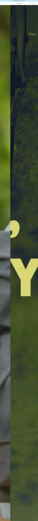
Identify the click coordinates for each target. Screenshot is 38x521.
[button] (30, 3)
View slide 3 (22, 519)
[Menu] (3, 3)
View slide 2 (19, 519)
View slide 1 (16, 519)
